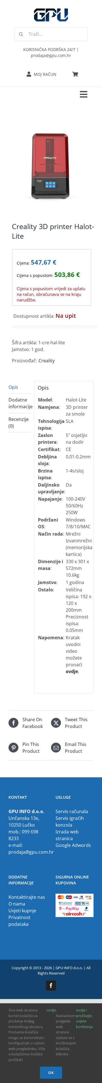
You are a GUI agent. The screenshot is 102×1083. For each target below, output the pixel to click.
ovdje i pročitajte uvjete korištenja (84, 1018)
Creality (47, 361)
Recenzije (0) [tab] (18, 422)
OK (51, 1072)
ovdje (51, 1010)
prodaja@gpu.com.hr (31, 852)
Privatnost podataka (19, 920)
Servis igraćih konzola (70, 821)
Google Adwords (73, 845)
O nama (16, 904)
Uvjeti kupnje (22, 910)
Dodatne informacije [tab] (19, 403)
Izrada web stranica (67, 835)
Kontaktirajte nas (26, 897)
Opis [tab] (13, 387)
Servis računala (72, 811)
